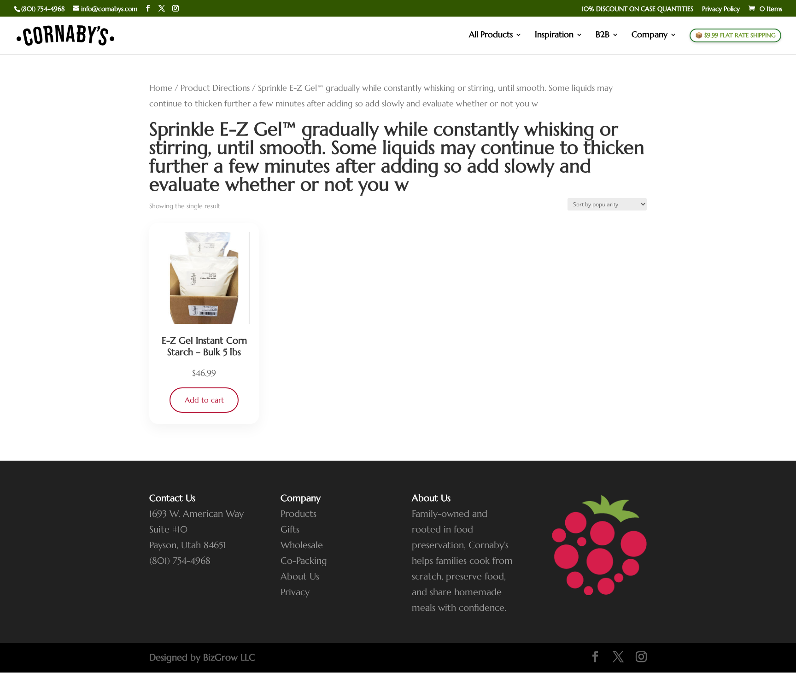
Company (649, 35)
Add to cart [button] (204, 399)
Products (298, 514)
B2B (602, 35)
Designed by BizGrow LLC (202, 657)
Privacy (295, 592)
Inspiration (554, 35)
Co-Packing (304, 561)
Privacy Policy (721, 9)
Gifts (290, 529)
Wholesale (302, 545)
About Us (300, 576)
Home (160, 87)
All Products (491, 35)
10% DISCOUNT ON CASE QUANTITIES (637, 9)
